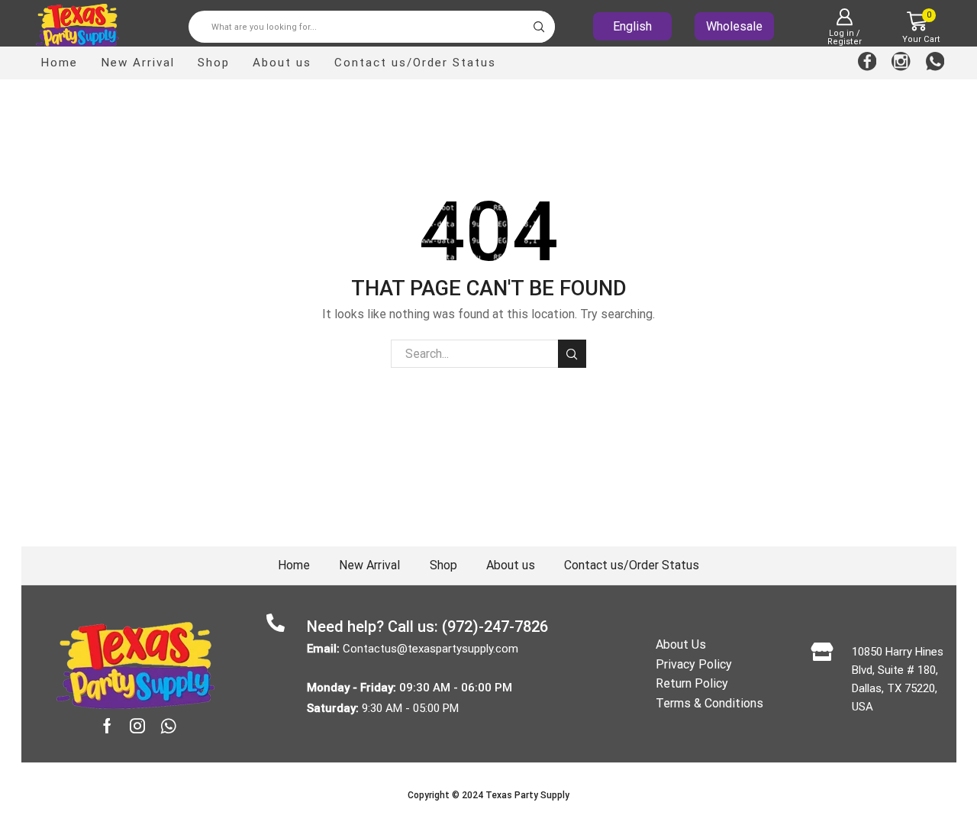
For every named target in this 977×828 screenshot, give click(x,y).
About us (282, 62)
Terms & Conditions (709, 703)
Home (59, 62)
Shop (214, 62)
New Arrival (138, 62)
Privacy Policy (694, 664)
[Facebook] (867, 63)
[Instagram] (901, 63)
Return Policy (692, 683)
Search (572, 354)
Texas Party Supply (527, 795)
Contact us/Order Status (415, 62)
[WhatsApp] (935, 63)
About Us (681, 644)
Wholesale (734, 26)
